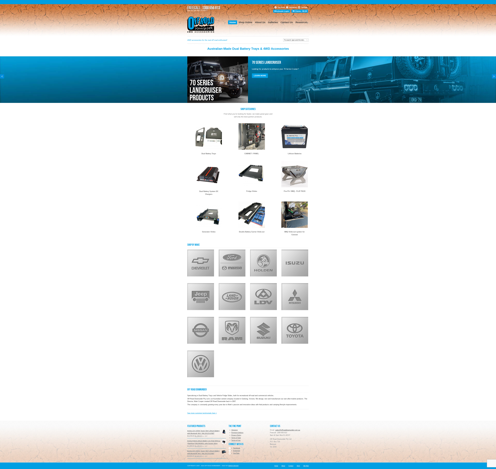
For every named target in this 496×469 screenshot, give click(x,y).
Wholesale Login (281, 11)
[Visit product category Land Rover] (232, 296)
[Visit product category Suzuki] (263, 330)
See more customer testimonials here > (202, 413)
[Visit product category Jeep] (200, 296)
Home (276, 466)
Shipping (234, 430)
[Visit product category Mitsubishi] (294, 296)
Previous (2, 76)
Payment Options (237, 433)
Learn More (260, 76)
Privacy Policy (236, 435)
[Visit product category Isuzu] (294, 263)
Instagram (293, 7)
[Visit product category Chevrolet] (200, 263)
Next (494, 76)
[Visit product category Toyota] (294, 330)
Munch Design (233, 465)
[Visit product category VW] (200, 363)
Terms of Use (236, 440)
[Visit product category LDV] (263, 296)
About (283, 466)
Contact (290, 466)
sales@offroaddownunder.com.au (287, 430)
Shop (298, 466)
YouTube (304, 7)
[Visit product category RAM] (232, 330)
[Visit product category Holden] (263, 263)
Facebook (281, 7)
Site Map (306, 466)
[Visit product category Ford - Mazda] (232, 263)
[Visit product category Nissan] (200, 330)
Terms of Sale (236, 438)
